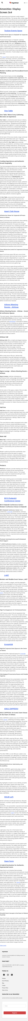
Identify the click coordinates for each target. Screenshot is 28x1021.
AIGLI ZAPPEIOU (11, 708)
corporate (9, 511)
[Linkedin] (12, 975)
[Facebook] (4, 975)
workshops (12, 321)
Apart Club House (11, 211)
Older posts (3, 945)
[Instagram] (8, 975)
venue (4, 57)
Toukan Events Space (13, 30)
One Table (8, 111)
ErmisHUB (8, 644)
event (1, 593)
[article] (14, 163)
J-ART (6, 575)
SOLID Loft (8, 797)
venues (5, 719)
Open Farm (9, 861)
